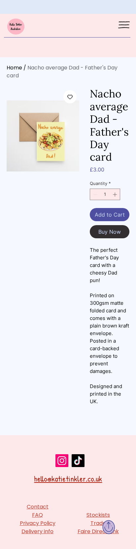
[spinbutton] (105, 194)
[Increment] (115, 194)
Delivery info (37, 531)
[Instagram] (61, 460)
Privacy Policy (37, 523)
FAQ (37, 515)
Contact (38, 506)
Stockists (98, 515)
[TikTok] (78, 460)
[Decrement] (95, 194)
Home (14, 67)
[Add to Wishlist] (70, 96)
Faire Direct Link (98, 531)
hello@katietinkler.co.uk (68, 479)
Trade (98, 523)
